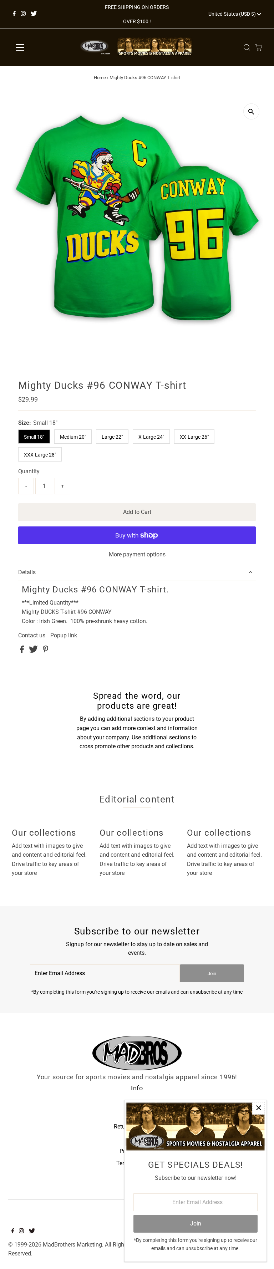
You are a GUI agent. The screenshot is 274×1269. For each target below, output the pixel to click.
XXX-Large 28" (40, 455)
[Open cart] (258, 47)
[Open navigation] (41, 47)
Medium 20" (73, 437)
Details (27, 572)
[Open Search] (247, 47)
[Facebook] (14, 14)
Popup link (63, 635)
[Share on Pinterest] (46, 650)
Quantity (29, 471)
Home (100, 77)
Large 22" (112, 437)
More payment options (137, 554)
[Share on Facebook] (22, 650)
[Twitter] (34, 14)
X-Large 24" (151, 437)
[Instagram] (23, 14)
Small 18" (34, 437)
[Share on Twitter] (34, 650)
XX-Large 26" (194, 437)
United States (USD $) (232, 14)
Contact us (31, 635)
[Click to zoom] (251, 111)
